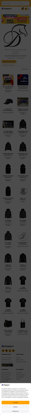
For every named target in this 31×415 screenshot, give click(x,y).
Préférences (15, 411)
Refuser (15, 407)
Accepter (15, 402)
